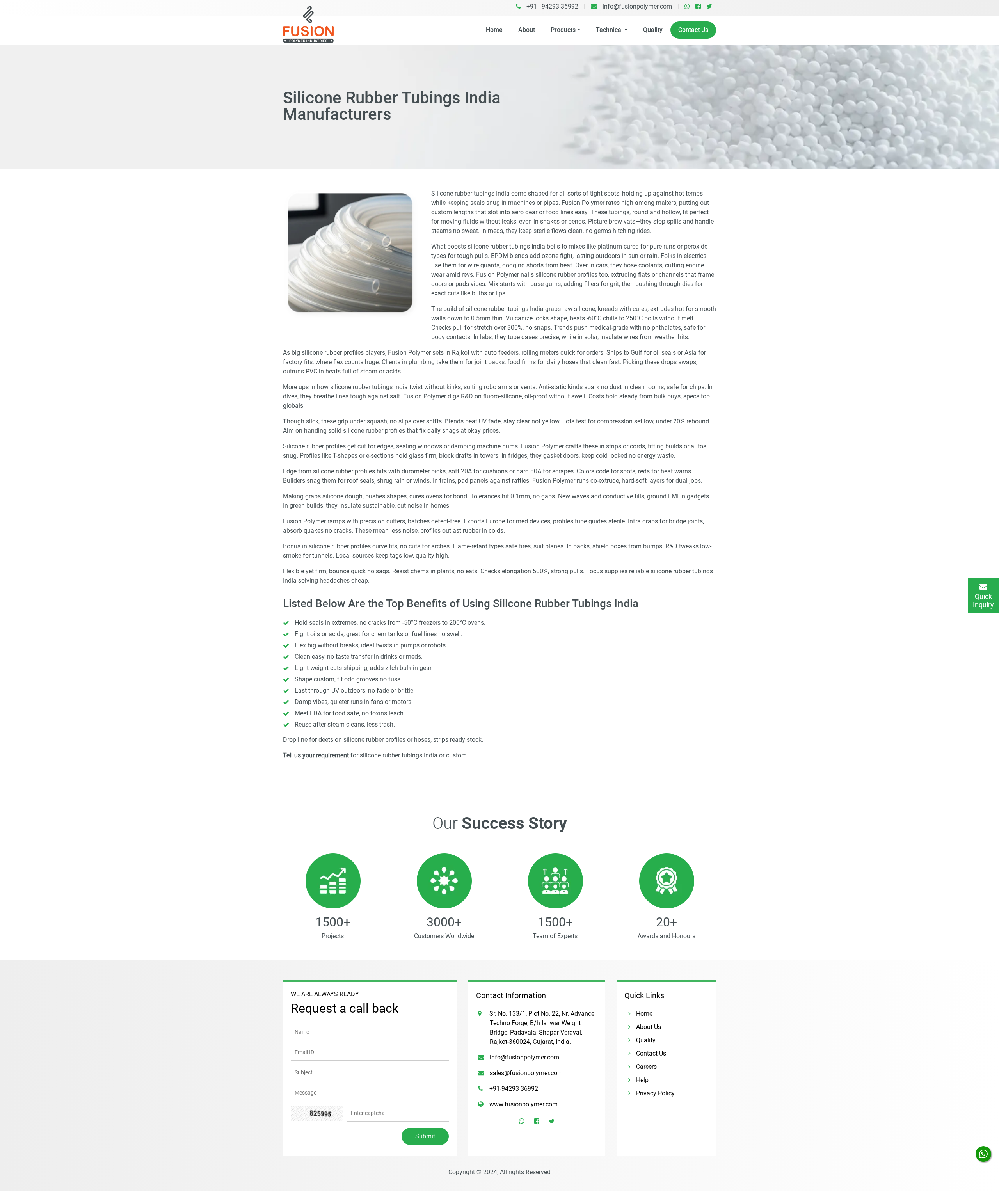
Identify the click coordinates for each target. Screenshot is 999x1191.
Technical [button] (609, 30)
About (526, 30)
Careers (646, 1066)
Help (642, 1080)
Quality (653, 30)
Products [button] (563, 30)
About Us (648, 1027)
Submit (425, 1136)
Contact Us (693, 30)
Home (494, 30)
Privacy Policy (655, 1093)
